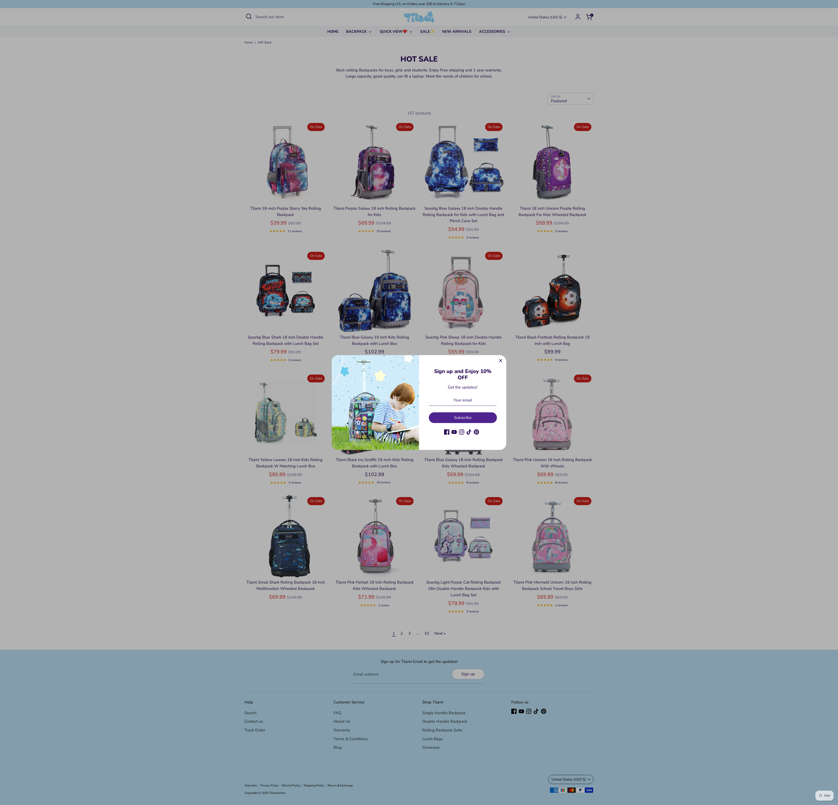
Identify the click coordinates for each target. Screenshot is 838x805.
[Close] (500, 361)
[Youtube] (454, 432)
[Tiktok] (469, 432)
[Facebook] (446, 432)
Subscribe (463, 417)
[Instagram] (461, 432)
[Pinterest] (476, 432)
